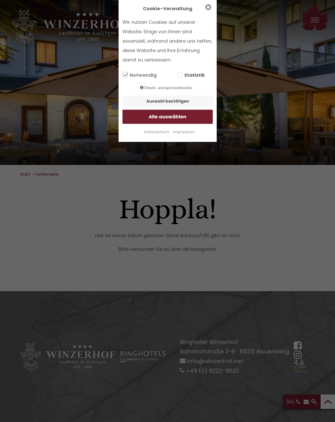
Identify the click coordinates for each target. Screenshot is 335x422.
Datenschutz (156, 132)
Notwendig (143, 75)
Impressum (184, 132)
